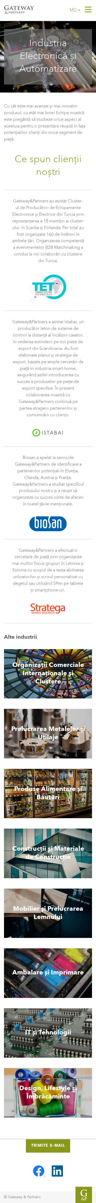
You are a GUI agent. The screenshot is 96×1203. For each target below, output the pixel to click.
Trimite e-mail (48, 1146)
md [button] (74, 10)
